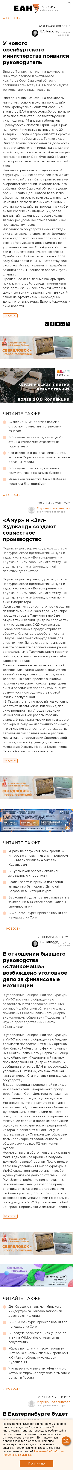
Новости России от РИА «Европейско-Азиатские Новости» (26, 8)
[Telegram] (57, 324)
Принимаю (36, 1463)
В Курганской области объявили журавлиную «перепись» (33, 873)
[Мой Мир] (62, 324)
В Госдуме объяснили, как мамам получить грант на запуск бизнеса (34, 470)
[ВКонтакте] (47, 324)
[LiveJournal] (68, 324)
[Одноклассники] (52, 324)
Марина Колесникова (53, 508)
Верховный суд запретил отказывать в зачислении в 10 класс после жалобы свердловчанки (38, 902)
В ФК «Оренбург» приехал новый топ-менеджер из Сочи (38, 915)
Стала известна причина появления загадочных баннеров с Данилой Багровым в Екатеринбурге (35, 887)
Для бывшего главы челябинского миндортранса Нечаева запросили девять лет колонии (35, 1311)
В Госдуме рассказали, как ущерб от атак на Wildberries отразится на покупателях (37, 442)
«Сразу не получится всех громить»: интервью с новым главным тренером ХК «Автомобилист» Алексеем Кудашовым (38, 858)
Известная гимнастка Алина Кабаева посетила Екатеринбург (37, 481)
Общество (10, 316)
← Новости (12, 18)
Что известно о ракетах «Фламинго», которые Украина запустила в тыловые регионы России (39, 457)
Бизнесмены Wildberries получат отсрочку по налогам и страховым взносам (34, 427)
